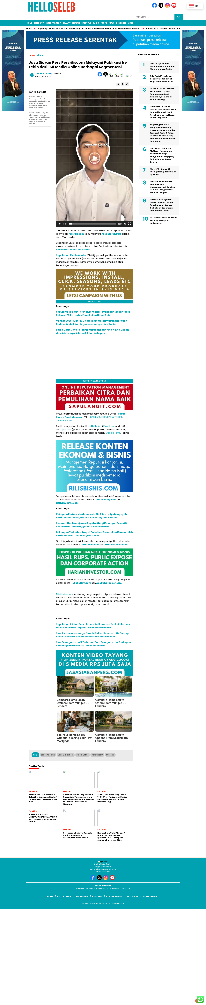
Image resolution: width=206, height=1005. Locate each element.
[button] (118, 84)
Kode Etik (97, 896)
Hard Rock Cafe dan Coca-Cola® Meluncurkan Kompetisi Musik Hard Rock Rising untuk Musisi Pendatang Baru (163, 112)
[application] (94, 158)
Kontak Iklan (150, 896)
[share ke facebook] (100, 76)
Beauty (67, 23)
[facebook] (155, 7)
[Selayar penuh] (129, 223)
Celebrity (39, 23)
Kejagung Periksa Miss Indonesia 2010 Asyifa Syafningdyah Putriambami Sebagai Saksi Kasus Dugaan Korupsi (91, 516)
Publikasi (110, 755)
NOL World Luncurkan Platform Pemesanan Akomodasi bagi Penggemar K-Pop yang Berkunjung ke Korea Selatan (162, 155)
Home (29, 23)
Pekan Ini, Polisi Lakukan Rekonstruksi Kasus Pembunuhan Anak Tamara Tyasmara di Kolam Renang (162, 94)
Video (130, 23)
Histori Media (64, 896)
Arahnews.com (90, 544)
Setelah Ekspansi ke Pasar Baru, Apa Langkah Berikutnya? (163, 220)
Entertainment (53, 23)
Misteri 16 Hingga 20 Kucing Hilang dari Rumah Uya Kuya (163, 172)
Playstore (108, 426)
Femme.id (125, 888)
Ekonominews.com (67, 503)
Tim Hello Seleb (42, 73)
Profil (103, 23)
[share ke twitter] (106, 76)
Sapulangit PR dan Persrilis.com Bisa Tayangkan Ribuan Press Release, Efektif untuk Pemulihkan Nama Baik (67, 28)
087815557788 (64, 420)
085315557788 (98, 417)
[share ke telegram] (118, 76)
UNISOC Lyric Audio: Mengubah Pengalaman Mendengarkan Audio (162, 66)
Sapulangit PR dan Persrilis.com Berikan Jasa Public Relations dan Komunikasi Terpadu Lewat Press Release (93, 626)
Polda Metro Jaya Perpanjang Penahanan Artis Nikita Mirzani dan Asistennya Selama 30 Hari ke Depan (92, 331)
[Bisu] (125, 223)
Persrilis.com (76, 233)
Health (76, 23)
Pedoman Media (114, 896)
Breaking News (48, 755)
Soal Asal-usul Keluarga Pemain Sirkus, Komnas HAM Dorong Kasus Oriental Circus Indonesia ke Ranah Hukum (92, 635)
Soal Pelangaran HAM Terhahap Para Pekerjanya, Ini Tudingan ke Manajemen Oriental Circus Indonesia (93, 644)
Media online (83, 755)
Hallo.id (95, 426)
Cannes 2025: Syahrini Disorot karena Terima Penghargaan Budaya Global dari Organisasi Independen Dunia (91, 322)
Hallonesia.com (101, 888)
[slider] (92, 224)
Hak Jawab (132, 896)
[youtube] (174, 7)
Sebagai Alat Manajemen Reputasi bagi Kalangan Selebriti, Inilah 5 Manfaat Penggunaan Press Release (91, 525)
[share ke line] (123, 76)
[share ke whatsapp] (112, 76)
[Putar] (59, 223)
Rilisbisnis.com (63, 594)
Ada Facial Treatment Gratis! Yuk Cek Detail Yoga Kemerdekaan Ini (161, 79)
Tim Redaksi (82, 896)
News (111, 23)
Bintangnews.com (84, 888)
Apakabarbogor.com (109, 583)
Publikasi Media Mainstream (73, 249)
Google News (113, 432)
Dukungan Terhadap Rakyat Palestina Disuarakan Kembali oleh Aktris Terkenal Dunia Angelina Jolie (94, 534)
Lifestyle (86, 23)
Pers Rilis (121, 23)
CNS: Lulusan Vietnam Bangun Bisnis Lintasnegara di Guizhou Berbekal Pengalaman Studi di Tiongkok (162, 187)
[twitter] (161, 7)
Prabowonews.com (116, 544)
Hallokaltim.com (81, 583)
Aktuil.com (114, 888)
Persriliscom (97, 755)
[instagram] (168, 7)
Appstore (66, 429)
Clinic (95, 23)
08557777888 (115, 417)
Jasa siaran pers (65, 755)
